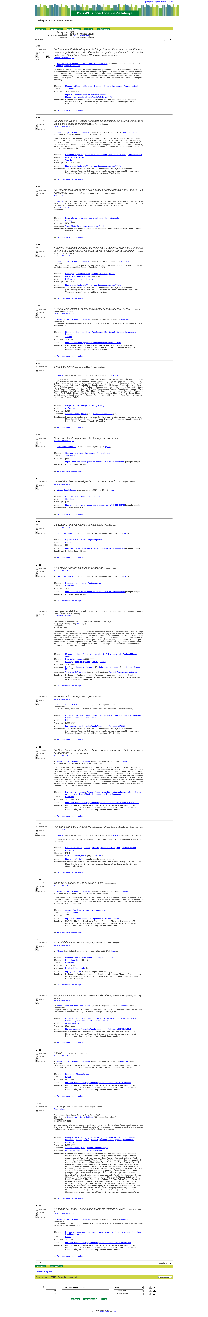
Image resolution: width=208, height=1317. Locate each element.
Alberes (60, 375)
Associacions (128, 1140)
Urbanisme (69, 1140)
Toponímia (123, 1137)
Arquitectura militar (99, 332)
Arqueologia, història (131, 132)
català (171, 2)
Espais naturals (71, 540)
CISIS (102, 1312)
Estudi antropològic (84, 1018)
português (149, 2)
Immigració (69, 405)
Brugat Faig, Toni (72, 960)
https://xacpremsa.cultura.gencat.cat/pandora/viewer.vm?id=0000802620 (95, 548)
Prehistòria (113, 1137)
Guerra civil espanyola (74, 155)
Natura (125, 533)
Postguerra (69, 1232)
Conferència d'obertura (64, 207)
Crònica (86, 910)
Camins (87, 848)
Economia (69, 717)
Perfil (113, 951)
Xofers (77, 957)
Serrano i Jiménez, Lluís (103, 414)
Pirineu (68, 720)
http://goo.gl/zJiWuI (73, 971)
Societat (78, 717)
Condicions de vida (101, 1020)
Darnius (95, 662)
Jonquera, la (79, 279)
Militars (112, 274)
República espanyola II (112, 654)
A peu (115, 835)
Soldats (95, 274)
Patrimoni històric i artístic (96, 155)
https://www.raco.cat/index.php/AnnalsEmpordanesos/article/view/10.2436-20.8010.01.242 (102, 803)
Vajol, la (68, 160)
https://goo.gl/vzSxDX (74, 859)
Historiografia (114, 218)
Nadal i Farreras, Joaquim (109, 667)
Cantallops (69, 499)
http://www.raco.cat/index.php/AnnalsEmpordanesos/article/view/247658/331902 (98, 1243)
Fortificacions (87, 86)
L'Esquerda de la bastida (66, 447)
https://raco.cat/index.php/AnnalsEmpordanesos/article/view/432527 (93, 166)
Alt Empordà (70, 89)
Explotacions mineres (117, 155)
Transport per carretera (105, 957)
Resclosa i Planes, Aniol (75, 968)
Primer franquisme (113, 794)
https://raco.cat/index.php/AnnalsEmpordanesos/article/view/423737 (93, 285)
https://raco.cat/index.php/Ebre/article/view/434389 (86, 95)
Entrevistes (132, 1018)
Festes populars (115, 1140)
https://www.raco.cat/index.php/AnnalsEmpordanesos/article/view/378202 (95, 726)
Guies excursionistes (73, 848)
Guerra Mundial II (86, 794)
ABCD (107, 1312)
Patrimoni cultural (131, 86)
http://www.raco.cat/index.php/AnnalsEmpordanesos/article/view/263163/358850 (98, 1029)
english (157, 2)
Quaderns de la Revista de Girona (80, 1117)
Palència (68, 279)
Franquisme (117, 86)
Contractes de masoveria (104, 1018)
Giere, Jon (97, 856)
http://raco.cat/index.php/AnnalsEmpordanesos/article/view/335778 (92, 918)
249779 (60, 201)
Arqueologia (136, 1232)
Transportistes (88, 957)
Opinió (107, 447)
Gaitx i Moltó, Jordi (73, 226)
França (103, 662)
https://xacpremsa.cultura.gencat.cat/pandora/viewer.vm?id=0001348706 (95, 505)
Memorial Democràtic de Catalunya (122, 672)
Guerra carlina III (83, 274)
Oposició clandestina (132, 715)
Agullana (68, 337)
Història (111, 490)
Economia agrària (72, 1020)
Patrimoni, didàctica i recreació (68, 66)
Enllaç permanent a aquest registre (70, 110)
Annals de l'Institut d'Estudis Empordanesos (73, 132)
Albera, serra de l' (72, 913)
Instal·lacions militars (74, 1234)
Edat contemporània (78, 218)
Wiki (115, 1312)
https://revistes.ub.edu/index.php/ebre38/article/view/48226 (89, 97)
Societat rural (86, 1020)
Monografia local (83, 1074)
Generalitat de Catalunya (75, 672)
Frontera (79, 715)
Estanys (83, 540)
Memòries (103, 274)
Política (79, 1140)
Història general (100, 1137)
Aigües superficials (96, 540)
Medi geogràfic (86, 1137)
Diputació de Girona (73, 1150)
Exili (67, 218)
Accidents (77, 910)
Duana (94, 717)
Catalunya (69, 221)
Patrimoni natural (129, 848)
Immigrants (85, 405)
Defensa (107, 86)
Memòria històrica (72, 86)
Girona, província (72, 1023)
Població (103, 1140)
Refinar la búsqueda (81, 36)
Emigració (108, 715)
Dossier (116, 375)
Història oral (121, 1018)
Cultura (86, 1140)
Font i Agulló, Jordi (61, 195)
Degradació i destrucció (90, 496)
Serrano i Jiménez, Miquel (64, 58)
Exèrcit (112, 332)
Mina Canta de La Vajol (74, 157)
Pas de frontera (91, 715)
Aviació (68, 910)
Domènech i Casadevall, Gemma (78, 667)
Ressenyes (124, 261)
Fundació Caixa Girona (92, 1150)
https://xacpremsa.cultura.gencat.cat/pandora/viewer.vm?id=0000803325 (95, 462)
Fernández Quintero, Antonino (77, 276)
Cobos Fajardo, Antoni (62, 1109)
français (164, 2)
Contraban (118, 715)
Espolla (68, 1077)
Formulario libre (166, 1277)
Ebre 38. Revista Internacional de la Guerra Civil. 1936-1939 (82, 64)
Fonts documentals (98, 910)
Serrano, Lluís (59, 829)
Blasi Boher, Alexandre (62, 616)
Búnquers (98, 86)
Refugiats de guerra (100, 405)
